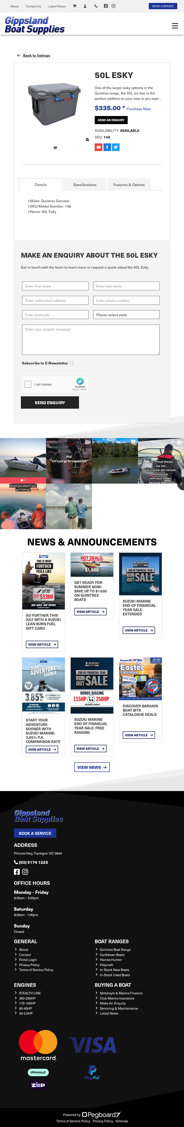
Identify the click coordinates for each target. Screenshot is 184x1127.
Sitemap (122, 1120)
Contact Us (33, 6)
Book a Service (35, 833)
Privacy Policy (29, 964)
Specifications (84, 184)
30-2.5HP (26, 1013)
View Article (39, 644)
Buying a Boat (113, 984)
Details (40, 184)
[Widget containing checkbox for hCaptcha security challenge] (55, 384)
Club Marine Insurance (117, 998)
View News (89, 767)
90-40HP (25, 1008)
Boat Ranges (112, 941)
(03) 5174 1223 (33, 862)
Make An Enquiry (113, 1003)
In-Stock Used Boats (115, 974)
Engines (25, 984)
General (25, 941)
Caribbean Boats (112, 954)
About (14, 6)
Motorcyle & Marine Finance (121, 993)
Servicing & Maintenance (119, 1008)
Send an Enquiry (111, 120)
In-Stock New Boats (114, 969)
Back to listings (36, 55)
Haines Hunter (111, 959)
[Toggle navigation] (175, 26)
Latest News (57, 6)
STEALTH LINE (30, 993)
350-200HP (27, 998)
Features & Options (129, 184)
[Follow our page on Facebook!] (106, 6)
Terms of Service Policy (36, 969)
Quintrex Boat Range (115, 949)
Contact (25, 954)
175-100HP (27, 1003)
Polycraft (106, 964)
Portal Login (28, 959)
